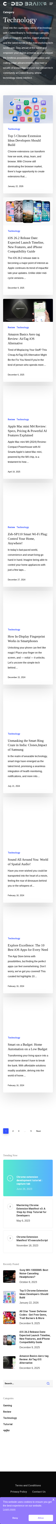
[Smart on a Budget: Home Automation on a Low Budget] (28, 1044)
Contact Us (39, 1491)
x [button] (53, 1499)
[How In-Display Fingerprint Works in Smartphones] (28, 638)
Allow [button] (41, 1518)
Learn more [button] (9, 1509)
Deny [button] (15, 1518)
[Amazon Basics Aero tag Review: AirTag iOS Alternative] (28, 340)
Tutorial (7, 1424)
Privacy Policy (18, 1491)
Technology (14, 129)
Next (38, 1131)
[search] (45, 4)
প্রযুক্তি (6, 1430)
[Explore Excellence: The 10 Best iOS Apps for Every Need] (28, 950)
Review (11, 327)
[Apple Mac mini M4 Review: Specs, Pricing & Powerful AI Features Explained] (28, 432)
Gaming (7, 1405)
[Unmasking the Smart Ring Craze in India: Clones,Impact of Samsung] (28, 740)
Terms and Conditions (28, 1485)
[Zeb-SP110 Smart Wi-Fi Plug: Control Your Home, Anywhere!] (28, 535)
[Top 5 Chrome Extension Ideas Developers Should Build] (28, 144)
